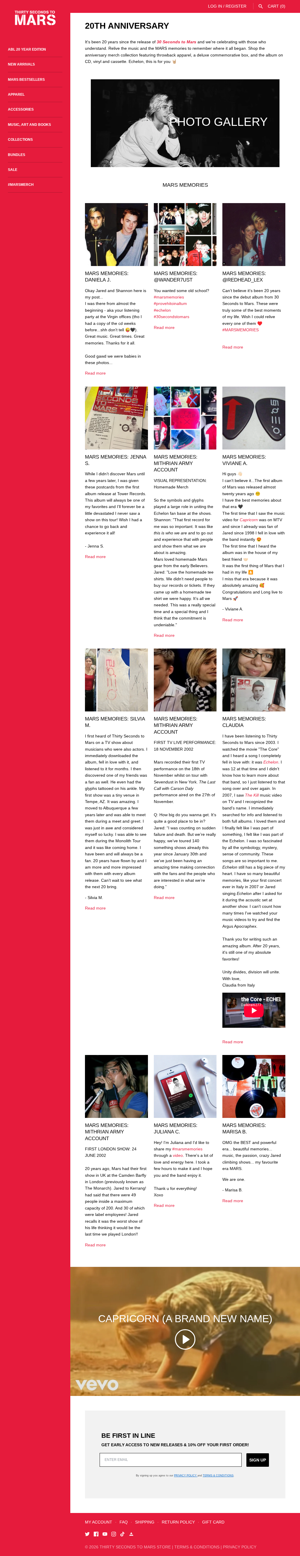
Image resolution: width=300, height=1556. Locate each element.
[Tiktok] (122, 1534)
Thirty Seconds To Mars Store (135, 1547)
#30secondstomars (171, 316)
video (178, 1155)
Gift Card (213, 1522)
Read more (95, 373)
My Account (98, 1522)
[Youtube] (105, 1534)
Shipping (144, 1522)
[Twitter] (87, 1534)
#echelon (162, 310)
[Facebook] (96, 1534)
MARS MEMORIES (185, 185)
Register (236, 6)
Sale (12, 170)
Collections (20, 140)
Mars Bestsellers (26, 80)
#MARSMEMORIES (240, 329)
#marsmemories (169, 297)
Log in (215, 6)
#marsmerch (21, 185)
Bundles (16, 155)
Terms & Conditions (218, 1475)
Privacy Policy (185, 1475)
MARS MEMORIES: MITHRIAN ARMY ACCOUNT (175, 463)
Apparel (16, 94)
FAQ (124, 1522)
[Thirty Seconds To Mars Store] (35, 18)
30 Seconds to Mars (176, 42)
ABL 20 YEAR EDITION (27, 49)
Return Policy (178, 1522)
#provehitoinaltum (170, 303)
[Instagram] (113, 1534)
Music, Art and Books (29, 125)
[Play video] (185, 1339)
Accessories (21, 109)
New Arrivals (21, 64)
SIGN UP (257, 1460)
